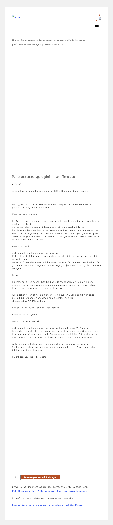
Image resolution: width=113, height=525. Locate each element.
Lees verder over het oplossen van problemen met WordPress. (47, 505)
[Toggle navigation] (97, 26)
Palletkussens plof (24, 491)
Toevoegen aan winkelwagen (40, 477)
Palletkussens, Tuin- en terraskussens (44, 40)
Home (15, 40)
